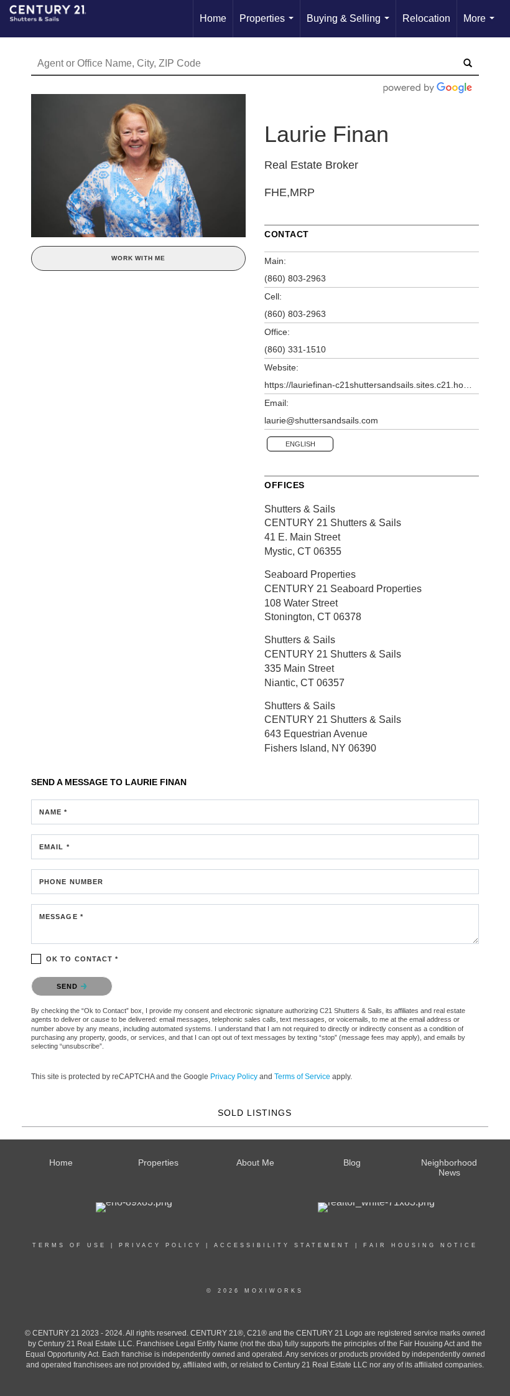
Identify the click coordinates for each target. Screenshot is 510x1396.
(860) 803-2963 (295, 278)
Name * (53, 812)
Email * (54, 847)
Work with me (138, 258)
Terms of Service (302, 1076)
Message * (61, 916)
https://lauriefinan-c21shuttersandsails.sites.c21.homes (371, 385)
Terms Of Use (69, 1245)
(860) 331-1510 (295, 349)
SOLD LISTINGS (255, 1113)
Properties (269, 25)
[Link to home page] (54, 18)
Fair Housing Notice (420, 1245)
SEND (69, 986)
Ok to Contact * (82, 959)
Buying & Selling (350, 25)
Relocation (426, 18)
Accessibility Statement (282, 1245)
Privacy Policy (233, 1076)
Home (213, 18)
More (481, 25)
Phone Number (71, 881)
